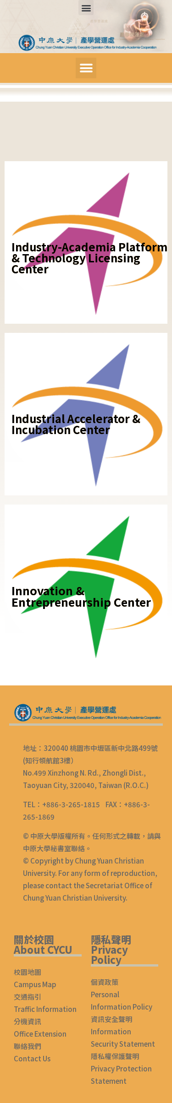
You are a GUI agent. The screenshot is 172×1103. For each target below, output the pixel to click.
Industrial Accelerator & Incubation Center (75, 423)
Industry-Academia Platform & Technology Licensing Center (89, 258)
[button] (86, 7)
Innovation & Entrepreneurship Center (81, 596)
